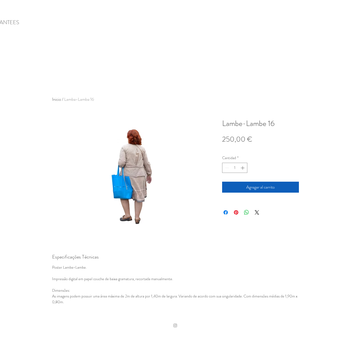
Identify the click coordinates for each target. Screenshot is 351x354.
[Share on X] (257, 212)
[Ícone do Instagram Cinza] (175, 325)
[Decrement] (226, 168)
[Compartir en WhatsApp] (246, 212)
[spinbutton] (235, 168)
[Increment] (243, 168)
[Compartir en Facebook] (225, 212)
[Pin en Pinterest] (236, 212)
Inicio (56, 99)
